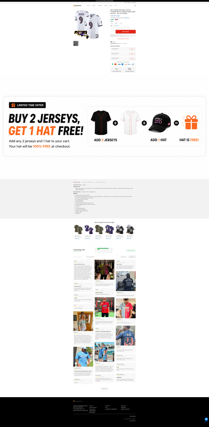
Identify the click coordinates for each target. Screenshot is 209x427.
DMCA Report (133, 416)
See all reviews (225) (77, 251)
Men (112, 23)
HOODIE (105, 5)
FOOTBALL (88, 5)
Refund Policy (92, 412)
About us (91, 405)
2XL (121, 27)
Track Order (134, 2)
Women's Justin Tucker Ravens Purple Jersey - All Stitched (88, 236)
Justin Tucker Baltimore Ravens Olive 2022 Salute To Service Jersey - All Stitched (99, 236)
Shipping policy (92, 410)
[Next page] (136, 233)
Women (116, 23)
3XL (125, 27)
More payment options (123, 38)
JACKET (116, 5)
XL (118, 27)
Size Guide (116, 25)
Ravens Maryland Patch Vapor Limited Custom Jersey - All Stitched (120, 236)
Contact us (129, 2)
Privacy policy (92, 409)
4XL (128, 27)
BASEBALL (94, 5)
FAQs (125, 2)
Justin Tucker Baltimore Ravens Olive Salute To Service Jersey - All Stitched (78, 236)
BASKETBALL (100, 5)
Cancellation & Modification (111, 409)
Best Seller (123, 407)
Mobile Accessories (125, 409)
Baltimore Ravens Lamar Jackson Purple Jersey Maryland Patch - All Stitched (109, 236)
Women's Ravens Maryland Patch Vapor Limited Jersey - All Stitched (130, 236)
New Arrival (123, 405)
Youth (120, 23)
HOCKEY (110, 5)
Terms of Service (92, 407)
